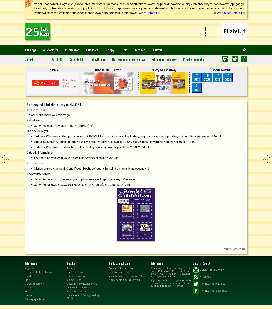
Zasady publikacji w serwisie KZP (127, 276)
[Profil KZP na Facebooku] (244, 59)
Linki (124, 49)
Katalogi (30, 49)
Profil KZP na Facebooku (213, 290)
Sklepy (109, 49)
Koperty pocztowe (77, 276)
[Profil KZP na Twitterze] (235, 59)
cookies (98, 8)
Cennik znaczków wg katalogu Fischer (83, 297)
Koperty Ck (76, 59)
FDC (43, 59)
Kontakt (140, 49)
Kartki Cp (57, 59)
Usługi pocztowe (34, 283)
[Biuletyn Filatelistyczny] (225, 59)
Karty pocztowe (75, 272)
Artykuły (29, 268)
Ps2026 (228, 77)
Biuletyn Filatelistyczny (121, 272)
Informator (72, 49)
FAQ (27, 291)
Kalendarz (92, 49)
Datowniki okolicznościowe (129, 59)
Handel (29, 276)
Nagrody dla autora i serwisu (124, 279)
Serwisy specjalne (34, 299)
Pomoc (29, 287)
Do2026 (217, 77)
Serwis (28, 295)
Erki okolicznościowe (164, 59)
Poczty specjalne (194, 59)
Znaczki (29, 59)
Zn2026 (197, 77)
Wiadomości (50, 49)
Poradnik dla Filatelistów (38, 272)
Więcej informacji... (150, 13)
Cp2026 (207, 77)
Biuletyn (157, 49)
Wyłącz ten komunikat (230, 13)
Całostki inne (98, 59)
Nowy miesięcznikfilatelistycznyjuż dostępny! (235, 31)
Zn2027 (197, 87)
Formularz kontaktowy (121, 268)
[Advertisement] (136, 31)
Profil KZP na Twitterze (212, 283)
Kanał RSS (205, 276)
